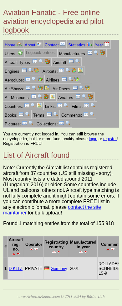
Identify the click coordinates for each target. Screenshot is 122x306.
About (31, 45)
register (110, 138)
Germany (59, 268)
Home (11, 45)
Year (99, 45)
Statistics (77, 45)
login (93, 138)
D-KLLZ (16, 268)
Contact (52, 45)
